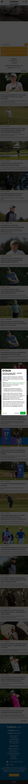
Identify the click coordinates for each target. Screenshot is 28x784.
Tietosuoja (4, 413)
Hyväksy (23, 413)
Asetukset (16, 413)
